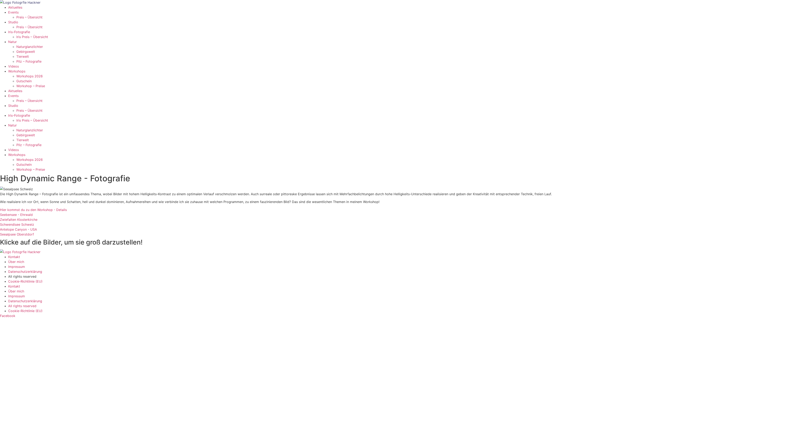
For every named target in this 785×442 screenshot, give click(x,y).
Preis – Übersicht (29, 17)
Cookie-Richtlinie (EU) (25, 281)
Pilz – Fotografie (28, 61)
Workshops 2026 (29, 76)
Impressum (16, 267)
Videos (13, 66)
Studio (13, 22)
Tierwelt (22, 56)
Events (13, 12)
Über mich (16, 262)
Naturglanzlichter (29, 47)
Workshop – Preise (30, 86)
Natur (12, 42)
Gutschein (24, 81)
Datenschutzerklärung (25, 271)
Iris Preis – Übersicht (32, 37)
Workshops (16, 71)
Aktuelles (15, 7)
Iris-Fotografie (19, 32)
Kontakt (14, 257)
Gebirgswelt (25, 52)
